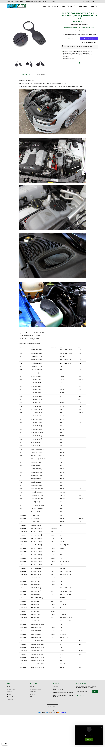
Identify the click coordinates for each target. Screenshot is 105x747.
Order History (33, 694)
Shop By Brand (11, 689)
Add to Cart (70, 39)
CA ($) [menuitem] (96, 1)
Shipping (73, 24)
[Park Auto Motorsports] (16, 6)
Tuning (9, 694)
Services (9, 691)
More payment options (89, 42)
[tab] (26, 74)
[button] (79, 63)
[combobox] (64, 1)
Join (95, 691)
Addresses (33, 697)
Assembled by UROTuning (70, 27)
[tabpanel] (52, 373)
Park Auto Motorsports (51, 710)
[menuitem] (85, 1)
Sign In (32, 686)
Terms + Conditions (12, 697)
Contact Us (56, 686)
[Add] (83, 30)
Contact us (10, 699)
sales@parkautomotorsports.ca (63, 692)
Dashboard (33, 691)
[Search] (78, 1)
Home (8, 686)
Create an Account (35, 689)
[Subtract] (76, 30)
